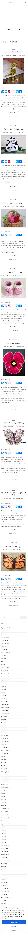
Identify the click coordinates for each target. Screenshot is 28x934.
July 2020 (3, 756)
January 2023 (4, 670)
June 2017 (3, 870)
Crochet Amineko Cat (14, 52)
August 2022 (4, 683)
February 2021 (4, 735)
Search (23, 617)
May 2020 (3, 762)
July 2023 (3, 658)
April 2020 (4, 765)
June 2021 (3, 723)
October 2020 (4, 747)
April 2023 (3, 664)
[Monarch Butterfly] (13, 561)
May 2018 (3, 836)
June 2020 (3, 759)
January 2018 (4, 848)
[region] (14, 919)
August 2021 (4, 716)
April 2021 (3, 729)
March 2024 (4, 634)
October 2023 (4, 649)
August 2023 (4, 655)
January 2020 (4, 775)
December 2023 (5, 643)
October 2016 (4, 894)
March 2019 (4, 805)
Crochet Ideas (14, 29)
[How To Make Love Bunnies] (13, 218)
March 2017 (4, 879)
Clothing (13, 268)
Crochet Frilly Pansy (13, 343)
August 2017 (4, 863)
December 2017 (5, 851)
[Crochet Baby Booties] (13, 288)
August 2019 (4, 790)
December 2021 (5, 704)
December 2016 (5, 888)
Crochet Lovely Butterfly (13, 423)
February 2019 (5, 808)
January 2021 (4, 738)
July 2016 (3, 903)
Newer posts (23, 613)
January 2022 (4, 701)
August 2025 (4, 631)
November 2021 (5, 707)
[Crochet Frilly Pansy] (13, 362)
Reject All (14, 930)
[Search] (26, 2)
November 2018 (5, 818)
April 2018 (3, 839)
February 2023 (5, 667)
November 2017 (5, 854)
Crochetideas (22, 55)
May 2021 (3, 726)
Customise (14, 926)
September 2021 (5, 713)
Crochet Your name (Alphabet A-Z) (13, 494)
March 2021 (4, 732)
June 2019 (3, 796)
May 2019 (3, 799)
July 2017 (3, 867)
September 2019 (5, 787)
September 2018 (5, 824)
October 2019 (4, 784)
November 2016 (5, 891)
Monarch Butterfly (13, 546)
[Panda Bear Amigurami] (13, 144)
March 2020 (4, 769)
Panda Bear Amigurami (13, 129)
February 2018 (5, 845)
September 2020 (5, 750)
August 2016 (4, 900)
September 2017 (5, 860)
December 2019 (5, 778)
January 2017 (4, 885)
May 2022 (3, 689)
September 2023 (5, 652)
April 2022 (3, 692)
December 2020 (5, 741)
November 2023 (5, 646)
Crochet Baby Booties (13, 272)
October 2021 (4, 710)
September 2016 (5, 897)
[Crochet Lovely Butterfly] (13, 437)
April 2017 (3, 876)
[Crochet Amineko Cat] (13, 71)
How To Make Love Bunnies (13, 203)
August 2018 (4, 827)
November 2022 (5, 677)
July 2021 (3, 720)
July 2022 (3, 686)
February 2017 (4, 882)
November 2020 (5, 744)
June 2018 (3, 833)
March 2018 (4, 842)
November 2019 (5, 781)
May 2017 (3, 873)
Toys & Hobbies (13, 48)
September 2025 (5, 628)
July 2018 (3, 830)
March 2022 (4, 695)
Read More (13, 112)
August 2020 (4, 753)
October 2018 (4, 821)
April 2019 (3, 802)
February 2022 (5, 698)
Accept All (14, 922)
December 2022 (5, 674)
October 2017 (4, 857)
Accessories (13, 339)
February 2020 (5, 772)
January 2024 (4, 640)
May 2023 (3, 661)
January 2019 (4, 811)
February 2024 (5, 637)
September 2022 (5, 680)
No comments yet (13, 116)
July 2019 (3, 793)
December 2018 (5, 814)
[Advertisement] (14, 14)
